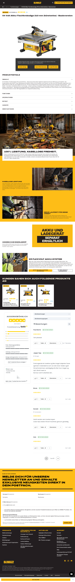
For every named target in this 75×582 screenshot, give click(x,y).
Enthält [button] (5, 101)
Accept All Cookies (53, 66)
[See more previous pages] (7, 7)
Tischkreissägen (14, 6)
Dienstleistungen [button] (8, 109)
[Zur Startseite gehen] (37, 3)
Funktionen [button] (6, 93)
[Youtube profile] (71, 561)
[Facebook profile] (65, 561)
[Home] (3, 7)
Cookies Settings (22, 66)
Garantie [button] (5, 105)
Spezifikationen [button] (7, 97)
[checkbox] (3, 510)
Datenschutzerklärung (34, 522)
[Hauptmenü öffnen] (3, 2)
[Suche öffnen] (52, 2)
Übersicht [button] (5, 79)
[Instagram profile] (68, 561)
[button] (73, 580)
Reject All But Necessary (41, 66)
